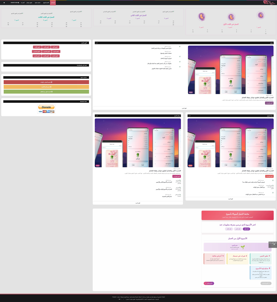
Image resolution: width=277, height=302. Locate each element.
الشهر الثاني (46, 47)
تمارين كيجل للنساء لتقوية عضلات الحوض (161, 68)
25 (100, 23)
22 (144, 23)
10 (222, 32)
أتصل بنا (23, 2)
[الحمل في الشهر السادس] (109, 11)
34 (66, 24)
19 (100, 21)
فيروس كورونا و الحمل (166, 58)
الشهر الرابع (56, 51)
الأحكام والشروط (139, 299)
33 (81, 24)
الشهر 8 (45, 20)
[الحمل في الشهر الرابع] (168, 11)
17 (129, 21)
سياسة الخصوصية (151, 299)
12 (193, 32)
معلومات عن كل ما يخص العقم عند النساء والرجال (159, 63)
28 (66, 23)
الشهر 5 (138, 18)
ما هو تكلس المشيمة (167, 196)
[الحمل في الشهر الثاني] (231, 16)
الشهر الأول (55, 47)
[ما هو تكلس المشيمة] (177, 196)
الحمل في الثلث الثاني (138, 15)
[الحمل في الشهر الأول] (260, 14)
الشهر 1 (259, 27)
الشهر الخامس (47, 51)
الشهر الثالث (37, 47)
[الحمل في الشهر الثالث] (202, 16)
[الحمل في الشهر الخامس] (139, 11)
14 (173, 21)
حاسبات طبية (38, 2)
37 (22, 24)
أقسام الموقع (46, 2)
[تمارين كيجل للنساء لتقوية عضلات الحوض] (179, 67)
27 (81, 23)
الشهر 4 (166, 18)
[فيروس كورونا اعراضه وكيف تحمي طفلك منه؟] (273, 180)
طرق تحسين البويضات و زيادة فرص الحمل (161, 48)
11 (207, 32)
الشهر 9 (17, 20)
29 (52, 23)
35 (52, 24)
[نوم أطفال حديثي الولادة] (270, 187)
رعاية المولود (270, 116)
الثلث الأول (246, 229)
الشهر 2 (230, 27)
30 (37, 23)
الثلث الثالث (229, 229)
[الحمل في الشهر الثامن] (46, 12)
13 (265, 33)
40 (66, 26)
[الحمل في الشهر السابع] (76, 11)
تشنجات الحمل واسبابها (166, 53)
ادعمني (127, 299)
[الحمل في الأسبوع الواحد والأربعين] (177, 189)
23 (129, 23)
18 (115, 21)
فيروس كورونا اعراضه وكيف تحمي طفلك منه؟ (253, 182)
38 (8, 24)
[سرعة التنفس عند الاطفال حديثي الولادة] (273, 192)
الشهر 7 (74, 20)
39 (81, 26)
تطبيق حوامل (29, 2)
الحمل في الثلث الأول (231, 24)
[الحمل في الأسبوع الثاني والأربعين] (177, 182)
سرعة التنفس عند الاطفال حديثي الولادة (255, 194)
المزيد (97, 43)
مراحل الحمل (177, 116)
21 (158, 23)
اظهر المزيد (184, 108)
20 (173, 23)
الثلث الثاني (238, 229)
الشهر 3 (201, 27)
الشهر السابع (55, 56)
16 (144, 21)
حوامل (271, 43)
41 (52, 26)
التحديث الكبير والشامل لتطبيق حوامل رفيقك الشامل (258, 98)
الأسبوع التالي (209, 283)
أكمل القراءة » (269, 103)
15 (158, 21)
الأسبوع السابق (265, 283)
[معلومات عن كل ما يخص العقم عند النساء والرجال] (179, 61)
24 (115, 23)
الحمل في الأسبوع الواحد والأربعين (164, 189)
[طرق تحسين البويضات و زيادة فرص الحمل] (179, 46)
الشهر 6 (109, 18)
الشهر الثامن (46, 56)
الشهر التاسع (37, 56)
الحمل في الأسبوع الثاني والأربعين (164, 182)
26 (173, 24)
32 (8, 23)
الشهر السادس (37, 51)
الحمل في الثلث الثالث (46, 17)
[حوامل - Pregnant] (269, 2)
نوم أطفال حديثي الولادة (259, 187)
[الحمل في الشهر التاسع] (17, 12)
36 (37, 24)
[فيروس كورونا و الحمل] (179, 56)
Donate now (14, 2)
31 (22, 23)
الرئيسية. (53, 2)
